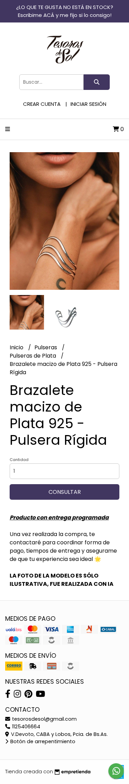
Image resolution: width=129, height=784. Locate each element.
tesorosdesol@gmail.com (44, 719)
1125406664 (25, 726)
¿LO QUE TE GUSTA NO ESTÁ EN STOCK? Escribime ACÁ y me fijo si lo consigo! (64, 11)
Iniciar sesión (88, 104)
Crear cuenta (42, 104)
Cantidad (19, 459)
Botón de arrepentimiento (42, 741)
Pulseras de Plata (33, 356)
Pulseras (46, 347)
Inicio (17, 347)
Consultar (65, 492)
